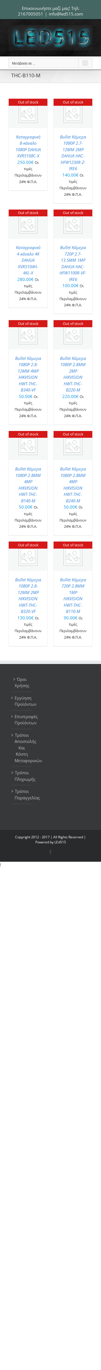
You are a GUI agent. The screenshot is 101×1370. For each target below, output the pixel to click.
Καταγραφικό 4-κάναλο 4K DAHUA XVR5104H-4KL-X (28, 260)
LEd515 (60, 842)
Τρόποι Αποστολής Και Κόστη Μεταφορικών (22, 747)
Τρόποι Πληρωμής (22, 776)
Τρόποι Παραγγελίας (22, 794)
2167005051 (30, 14)
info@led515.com (66, 14)
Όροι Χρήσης (22, 682)
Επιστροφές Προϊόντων (22, 720)
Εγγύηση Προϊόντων (22, 701)
